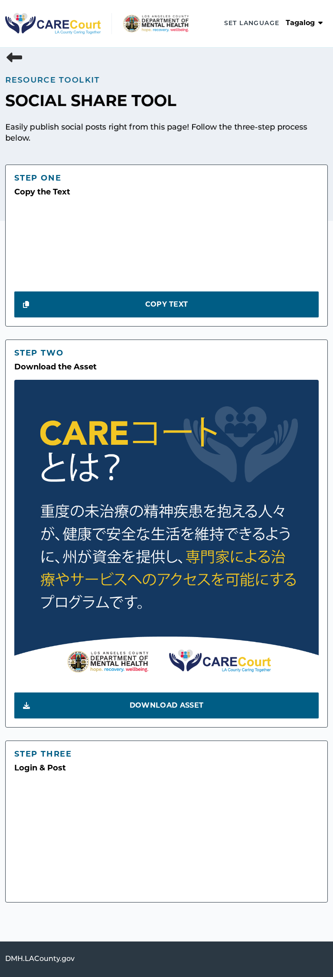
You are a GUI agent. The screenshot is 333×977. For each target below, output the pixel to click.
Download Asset (166, 705)
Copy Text (166, 304)
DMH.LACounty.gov (40, 959)
